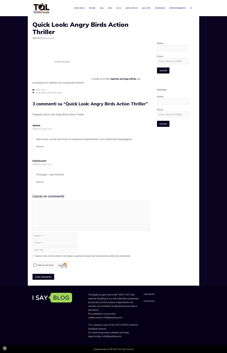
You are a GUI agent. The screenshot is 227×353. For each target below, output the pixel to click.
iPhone (92, 8)
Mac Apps (146, 8)
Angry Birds (40, 92)
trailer (59, 92)
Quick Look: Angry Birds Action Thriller (63, 114)
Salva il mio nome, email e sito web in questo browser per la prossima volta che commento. (82, 255)
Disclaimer (149, 301)
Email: (160, 56)
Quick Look (40, 90)
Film (54, 92)
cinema (49, 92)
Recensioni (160, 8)
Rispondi (39, 146)
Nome (160, 43)
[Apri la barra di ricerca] (191, 8)
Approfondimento (177, 8)
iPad (110, 8)
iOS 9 (119, 8)
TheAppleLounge (96, 294)
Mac (102, 8)
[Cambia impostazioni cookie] (4, 348)
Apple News (79, 8)
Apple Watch (131, 8)
